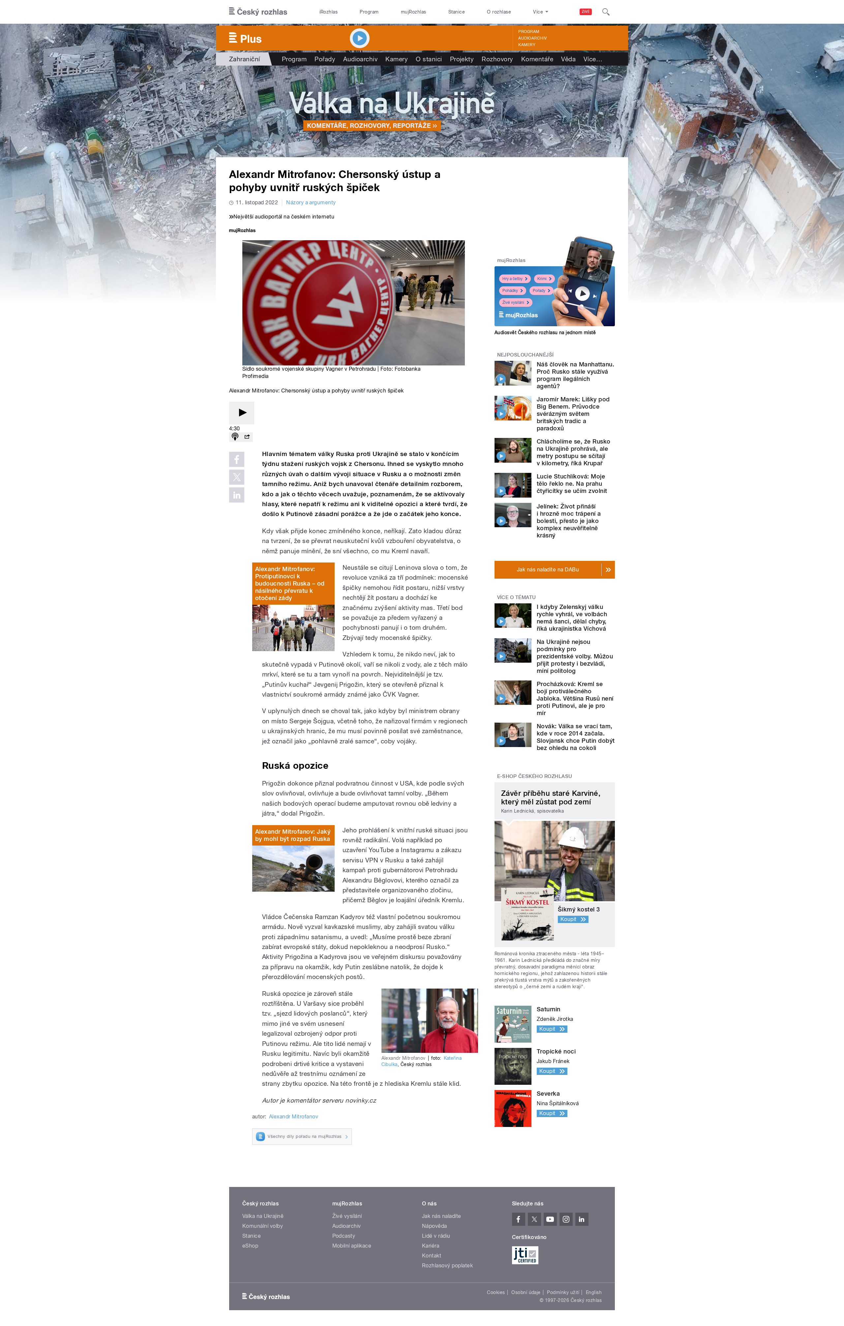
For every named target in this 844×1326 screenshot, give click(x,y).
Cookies (496, 1292)
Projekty (462, 59)
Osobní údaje (526, 1292)
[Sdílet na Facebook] (236, 459)
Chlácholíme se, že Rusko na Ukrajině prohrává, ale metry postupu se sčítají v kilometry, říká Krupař (574, 452)
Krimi (542, 278)
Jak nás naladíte (441, 1216)
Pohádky (510, 290)
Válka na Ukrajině (263, 1216)
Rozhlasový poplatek (447, 1265)
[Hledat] (606, 12)
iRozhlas (328, 11)
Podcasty (343, 1236)
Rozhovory (497, 59)
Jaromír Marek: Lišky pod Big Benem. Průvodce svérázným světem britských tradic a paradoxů (573, 414)
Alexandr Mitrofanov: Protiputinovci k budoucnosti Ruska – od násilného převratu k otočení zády (290, 583)
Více (593, 59)
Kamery (526, 45)
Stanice (456, 11)
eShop (250, 1246)
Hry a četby (512, 278)
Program (369, 11)
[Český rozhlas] (258, 12)
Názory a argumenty (311, 202)
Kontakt (431, 1256)
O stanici (429, 59)
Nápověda (434, 1226)
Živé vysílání (513, 302)
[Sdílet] (247, 437)
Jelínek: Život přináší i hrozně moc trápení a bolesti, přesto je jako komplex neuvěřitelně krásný (569, 521)
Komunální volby (262, 1226)
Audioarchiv (532, 38)
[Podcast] (235, 437)
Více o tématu (516, 597)
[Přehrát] (241, 413)
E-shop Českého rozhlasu (534, 776)
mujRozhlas (413, 11)
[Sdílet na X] (236, 477)
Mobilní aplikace (352, 1246)
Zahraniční (244, 59)
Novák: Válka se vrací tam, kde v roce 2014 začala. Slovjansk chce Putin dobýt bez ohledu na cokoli (576, 737)
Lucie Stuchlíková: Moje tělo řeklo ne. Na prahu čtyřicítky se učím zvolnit (572, 483)
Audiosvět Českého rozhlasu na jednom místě (545, 332)
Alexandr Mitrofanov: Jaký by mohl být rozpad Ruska (292, 835)
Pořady (325, 59)
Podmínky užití (563, 1292)
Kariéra (430, 1246)
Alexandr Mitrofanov (293, 1116)
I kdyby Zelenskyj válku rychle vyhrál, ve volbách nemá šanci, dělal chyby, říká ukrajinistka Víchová (572, 617)
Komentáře (537, 59)
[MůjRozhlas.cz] (242, 231)
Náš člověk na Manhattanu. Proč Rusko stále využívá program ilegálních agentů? (575, 375)
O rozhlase (499, 11)
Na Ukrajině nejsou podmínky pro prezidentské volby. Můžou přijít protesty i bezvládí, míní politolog (575, 656)
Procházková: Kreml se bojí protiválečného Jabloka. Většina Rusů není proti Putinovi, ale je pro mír (575, 698)
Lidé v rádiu (436, 1236)
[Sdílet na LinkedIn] (236, 495)
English (594, 1292)
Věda (568, 59)
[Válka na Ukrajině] (422, 111)
